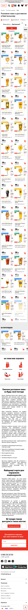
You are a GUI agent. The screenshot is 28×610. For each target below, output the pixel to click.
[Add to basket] (11, 349)
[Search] (9, 5)
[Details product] (7, 38)
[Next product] (26, 341)
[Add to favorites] (12, 52)
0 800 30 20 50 (7, 554)
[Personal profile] (19, 5)
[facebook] (2, 561)
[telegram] (13, 561)
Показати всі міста (14, 526)
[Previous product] (2, 341)
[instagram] (5, 561)
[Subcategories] (25, 607)
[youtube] (9, 561)
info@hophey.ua (6, 574)
